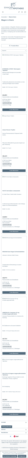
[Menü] (2, 12)
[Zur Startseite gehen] (14, 6)
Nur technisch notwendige (9, 456)
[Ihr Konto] (22, 12)
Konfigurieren (22, 456)
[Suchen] (18, 12)
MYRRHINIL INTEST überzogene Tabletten (11, 69)
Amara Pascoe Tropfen (8, 130)
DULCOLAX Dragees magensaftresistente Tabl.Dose (14, 374)
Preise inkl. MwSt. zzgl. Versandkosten (10, 96)
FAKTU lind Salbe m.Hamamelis (11, 190)
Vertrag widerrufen (6, 426)
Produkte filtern (15, 45)
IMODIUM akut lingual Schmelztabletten (13, 251)
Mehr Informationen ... (20, 453)
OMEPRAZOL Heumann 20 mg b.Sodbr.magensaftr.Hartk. (10, 313)
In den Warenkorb (14, 109)
